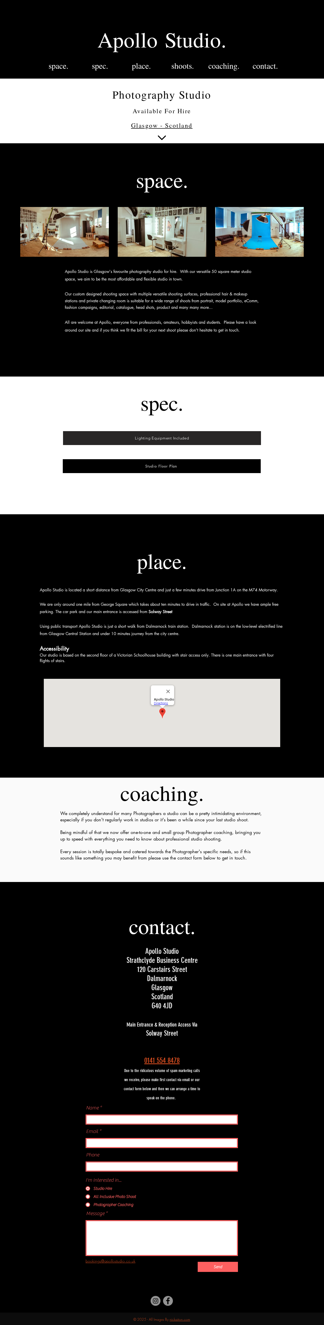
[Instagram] (140, 1261)
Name (92, 1107)
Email (92, 1131)
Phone (92, 1154)
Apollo (131, 39)
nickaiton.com (180, 1319)
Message (95, 1213)
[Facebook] (168, 1301)
